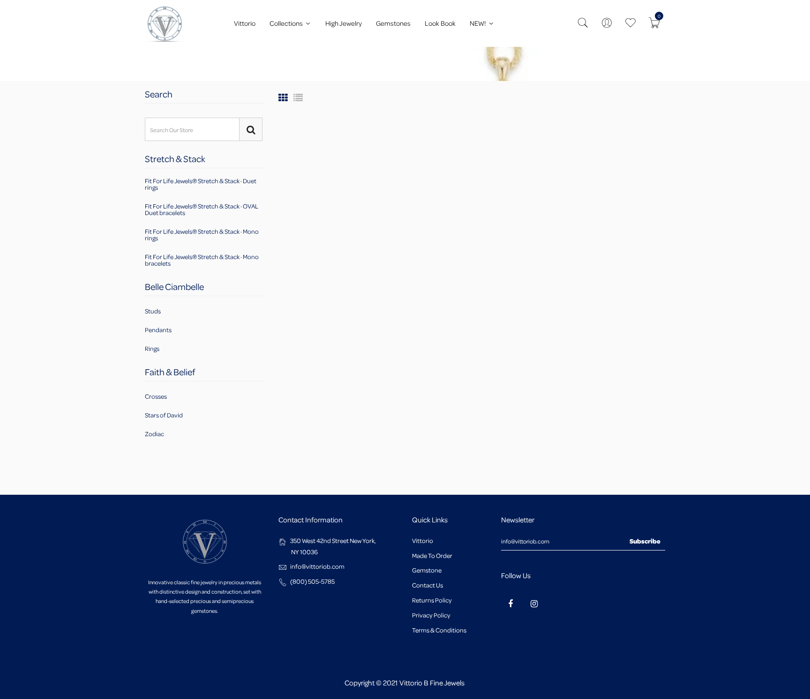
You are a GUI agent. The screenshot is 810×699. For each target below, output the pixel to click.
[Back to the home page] (148, 64)
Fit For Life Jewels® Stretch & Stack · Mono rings (202, 234)
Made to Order (432, 555)
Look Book (440, 23)
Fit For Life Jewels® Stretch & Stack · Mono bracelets (202, 259)
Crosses (156, 397)
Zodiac (154, 433)
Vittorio (244, 23)
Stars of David (164, 414)
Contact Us (427, 584)
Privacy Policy (431, 614)
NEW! (479, 23)
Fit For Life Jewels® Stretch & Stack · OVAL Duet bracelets (201, 209)
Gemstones (393, 23)
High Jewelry (343, 23)
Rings (152, 348)
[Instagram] (534, 603)
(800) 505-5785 (312, 581)
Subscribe (645, 540)
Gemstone (427, 569)
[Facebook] (510, 603)
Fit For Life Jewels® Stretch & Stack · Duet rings (200, 185)
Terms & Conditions (439, 629)
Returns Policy (432, 599)
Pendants (158, 329)
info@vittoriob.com (317, 566)
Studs (153, 311)
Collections (287, 23)
